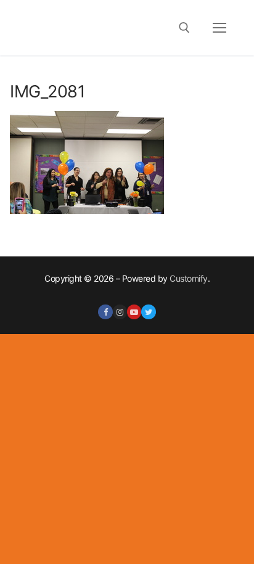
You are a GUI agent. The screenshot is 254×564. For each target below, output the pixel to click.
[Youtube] (134, 311)
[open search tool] (184, 27)
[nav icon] (219, 28)
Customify (189, 278)
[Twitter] (148, 311)
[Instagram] (120, 311)
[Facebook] (105, 311)
